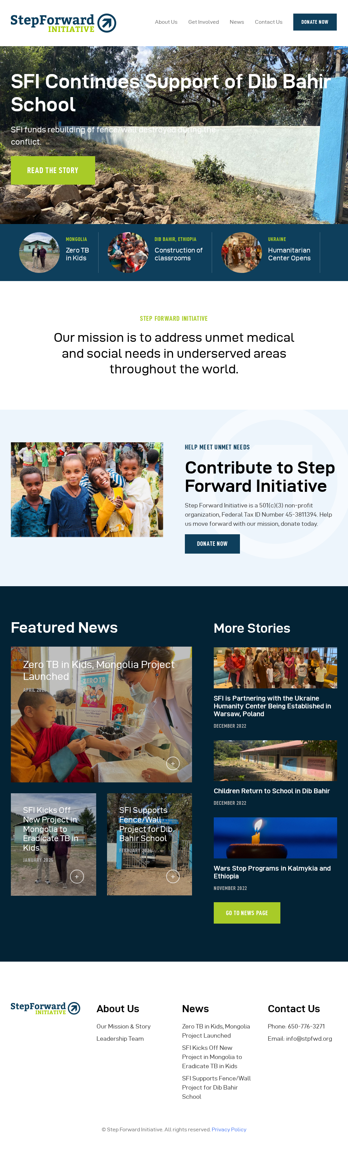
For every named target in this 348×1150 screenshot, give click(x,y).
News (237, 22)
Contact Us (268, 22)
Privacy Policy (229, 1129)
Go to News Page (247, 913)
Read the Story (53, 170)
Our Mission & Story (124, 1026)
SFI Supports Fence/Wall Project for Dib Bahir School (216, 1087)
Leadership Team (120, 1038)
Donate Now (315, 22)
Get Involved (203, 22)
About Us (166, 22)
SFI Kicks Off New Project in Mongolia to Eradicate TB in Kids (212, 1056)
